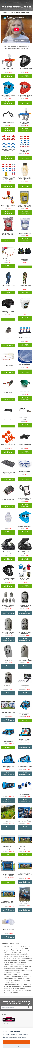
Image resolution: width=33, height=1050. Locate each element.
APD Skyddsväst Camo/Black (25, 260)
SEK (26, 2)
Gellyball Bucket (25, 311)
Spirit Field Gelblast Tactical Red (8, 69)
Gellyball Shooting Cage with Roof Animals (25, 902)
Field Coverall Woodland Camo (25, 286)
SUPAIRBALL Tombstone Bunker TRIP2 (8, 633)
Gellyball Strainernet (24, 364)
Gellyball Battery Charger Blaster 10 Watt (24, 499)
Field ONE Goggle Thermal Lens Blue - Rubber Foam (25, 525)
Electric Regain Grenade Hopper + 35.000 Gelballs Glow (24, 178)
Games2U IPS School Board (25, 766)
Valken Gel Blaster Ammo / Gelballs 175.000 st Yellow (25, 206)
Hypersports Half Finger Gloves (8, 312)
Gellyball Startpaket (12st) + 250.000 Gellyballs (8, 150)
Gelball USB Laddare (8, 122)
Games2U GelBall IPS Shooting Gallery (8, 740)
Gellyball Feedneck (8, 338)
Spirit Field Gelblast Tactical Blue (25, 123)
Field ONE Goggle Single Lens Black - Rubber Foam (8, 579)
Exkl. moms (16, 2)
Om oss (3, 1014)
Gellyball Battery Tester (8, 499)
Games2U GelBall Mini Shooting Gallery (24, 714)
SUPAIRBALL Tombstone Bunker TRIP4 (8, 659)
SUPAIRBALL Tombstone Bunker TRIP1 (24, 606)
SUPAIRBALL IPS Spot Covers (8, 930)
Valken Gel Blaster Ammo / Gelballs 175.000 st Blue (25, 232)
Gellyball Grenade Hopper (8, 525)
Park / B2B (11, 12)
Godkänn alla (16, 1042)
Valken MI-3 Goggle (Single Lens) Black (25, 552)
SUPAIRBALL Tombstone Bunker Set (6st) (8, 606)
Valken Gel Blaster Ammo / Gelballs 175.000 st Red (8, 234)
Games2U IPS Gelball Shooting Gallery (24, 740)
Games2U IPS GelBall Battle (8, 767)
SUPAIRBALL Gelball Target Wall (8, 713)
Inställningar (16, 1046)
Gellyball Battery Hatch (8, 419)
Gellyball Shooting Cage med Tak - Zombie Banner (24, 820)
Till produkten (8, 240)
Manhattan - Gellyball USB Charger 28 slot (8, 473)
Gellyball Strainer (24, 391)
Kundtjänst (4, 1024)
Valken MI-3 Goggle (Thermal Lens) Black (8, 552)
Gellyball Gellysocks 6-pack (8, 444)
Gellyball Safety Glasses (24, 471)
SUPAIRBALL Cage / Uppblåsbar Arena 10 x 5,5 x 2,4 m (8, 903)
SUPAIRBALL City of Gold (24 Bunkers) (8, 820)
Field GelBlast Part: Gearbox (8, 259)
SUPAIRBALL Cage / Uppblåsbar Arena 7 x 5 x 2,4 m (25, 874)
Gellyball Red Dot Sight (25, 444)
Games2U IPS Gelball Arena (8, 793)
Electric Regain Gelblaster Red (8, 206)
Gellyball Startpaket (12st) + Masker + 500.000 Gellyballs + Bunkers (8, 178)
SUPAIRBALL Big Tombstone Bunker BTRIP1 (25, 659)
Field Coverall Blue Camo (8, 285)
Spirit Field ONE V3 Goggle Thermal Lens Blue (8, 96)
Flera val (25, 267)
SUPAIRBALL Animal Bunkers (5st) (25, 579)
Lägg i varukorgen (8, 76)
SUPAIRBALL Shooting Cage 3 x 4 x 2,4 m (8, 875)
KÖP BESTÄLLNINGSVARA (8, 612)
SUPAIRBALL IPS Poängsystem (25, 686)
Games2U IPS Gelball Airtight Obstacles (24, 794)
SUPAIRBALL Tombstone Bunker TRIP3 (24, 633)
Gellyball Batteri (8, 392)
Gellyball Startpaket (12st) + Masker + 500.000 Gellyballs (24, 150)
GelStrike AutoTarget (24, 337)
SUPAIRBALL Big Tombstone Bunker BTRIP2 (8, 686)
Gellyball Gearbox (8, 365)
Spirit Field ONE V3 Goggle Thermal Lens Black (25, 69)
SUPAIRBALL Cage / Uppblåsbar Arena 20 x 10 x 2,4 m (25, 848)
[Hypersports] (16, 7)
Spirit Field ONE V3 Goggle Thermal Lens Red (25, 96)
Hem (4, 12)
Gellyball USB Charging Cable (25, 418)
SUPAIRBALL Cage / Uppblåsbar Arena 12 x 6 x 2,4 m (8, 848)
